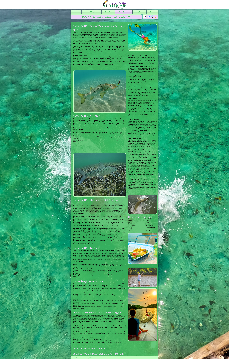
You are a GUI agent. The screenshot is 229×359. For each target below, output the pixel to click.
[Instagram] (156, 16)
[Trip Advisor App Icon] (144, 16)
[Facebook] (148, 16)
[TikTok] (152, 16)
